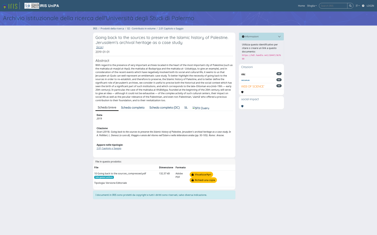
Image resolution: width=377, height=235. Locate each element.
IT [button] (357, 5)
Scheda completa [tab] (132, 107)
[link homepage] (11, 5)
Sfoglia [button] (311, 5)
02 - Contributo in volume (141, 28)
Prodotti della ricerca (112, 28)
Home (301, 5)
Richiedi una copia (204, 180)
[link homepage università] (42, 5)
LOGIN (370, 5)
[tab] (186, 107)
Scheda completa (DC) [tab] (164, 107)
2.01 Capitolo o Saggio (171, 28)
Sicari (99, 47)
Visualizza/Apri (202, 174)
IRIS (95, 28)
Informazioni (251, 36)
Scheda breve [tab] (107, 107)
